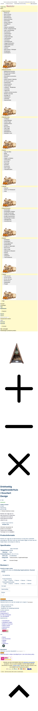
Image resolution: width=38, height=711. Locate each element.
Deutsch (4, 311)
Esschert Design (14, 560)
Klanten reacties (6, 625)
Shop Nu (5, 66)
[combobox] (4, 317)
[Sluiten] (19, 482)
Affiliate (4, 642)
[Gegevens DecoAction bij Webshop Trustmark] (5, 631)
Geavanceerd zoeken (5, 318)
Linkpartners (5, 643)
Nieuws (4, 637)
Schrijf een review (10, 511)
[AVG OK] (3, 646)
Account (2, 303)
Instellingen (3, 305)
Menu (1, 8)
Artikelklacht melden (7, 622)
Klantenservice (5, 627)
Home (3, 333)
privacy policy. (31, 654)
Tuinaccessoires (13, 557)
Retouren (4, 628)
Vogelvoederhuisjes (23, 557)
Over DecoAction (6, 638)
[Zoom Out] (19, 444)
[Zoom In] (19, 407)
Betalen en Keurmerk (7, 624)
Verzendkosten (6, 620)
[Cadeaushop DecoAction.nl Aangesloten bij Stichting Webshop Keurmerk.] (10, 6)
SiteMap (4, 640)
